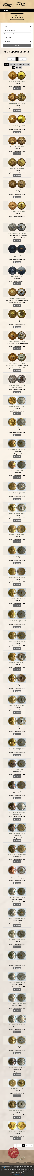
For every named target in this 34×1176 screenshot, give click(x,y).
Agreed (17, 1174)
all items (7, 64)
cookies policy (6, 1167)
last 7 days (12, 64)
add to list (18, 88)
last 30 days (26, 64)
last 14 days (19, 64)
